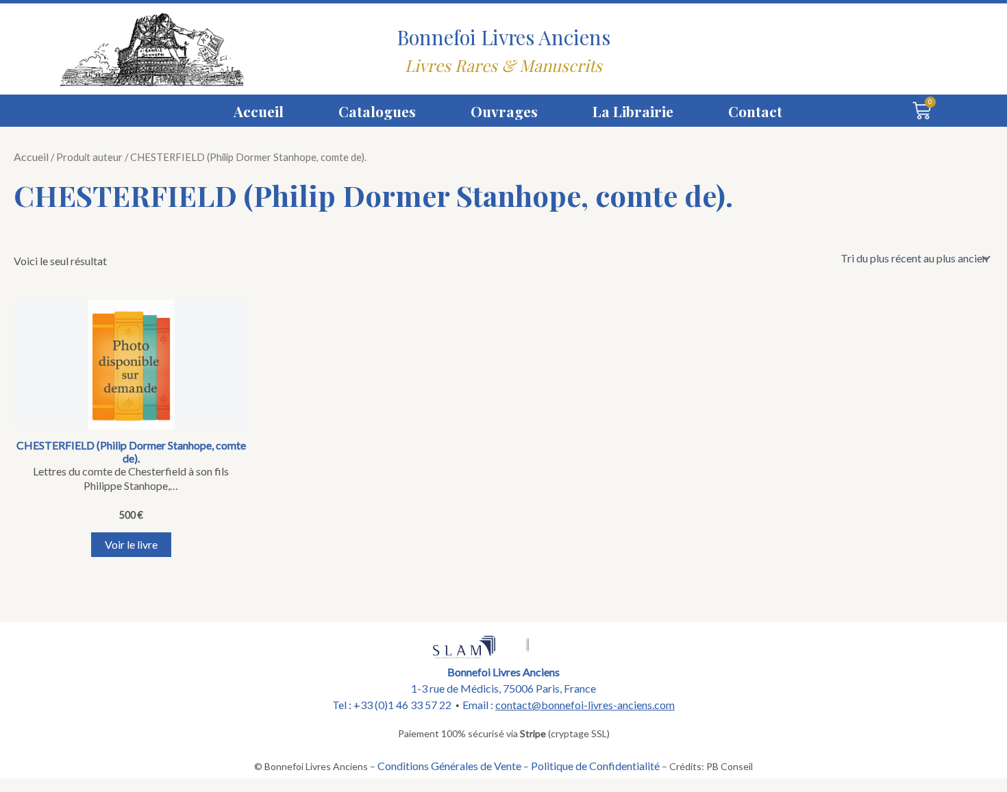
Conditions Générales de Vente (449, 765)
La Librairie (633, 111)
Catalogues (377, 111)
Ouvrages (504, 111)
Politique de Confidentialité (595, 765)
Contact (755, 111)
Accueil (259, 111)
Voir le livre (131, 544)
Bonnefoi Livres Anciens (503, 36)
